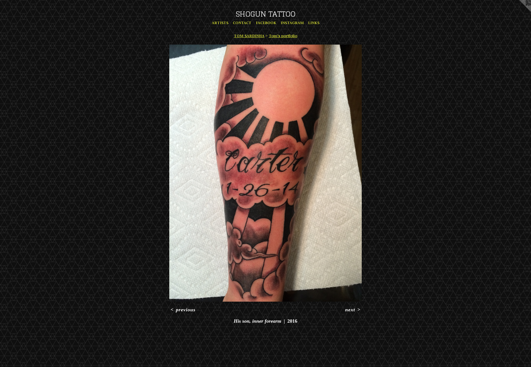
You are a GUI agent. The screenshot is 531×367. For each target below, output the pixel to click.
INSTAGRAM (292, 22)
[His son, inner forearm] (265, 173)
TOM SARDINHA (249, 35)
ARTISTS (220, 22)
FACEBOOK (266, 22)
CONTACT (242, 22)
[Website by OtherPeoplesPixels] (520, 11)
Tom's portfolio (283, 35)
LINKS (313, 22)
